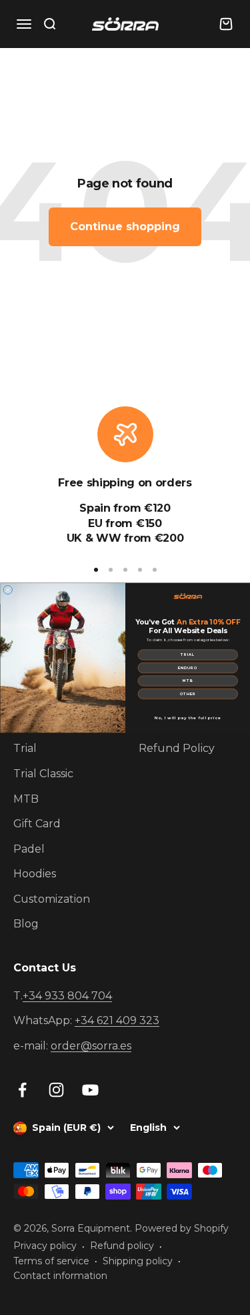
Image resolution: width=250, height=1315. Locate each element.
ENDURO (187, 667)
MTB (188, 681)
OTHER (187, 693)
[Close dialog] (8, 589)
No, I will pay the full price (187, 717)
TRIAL (188, 654)
